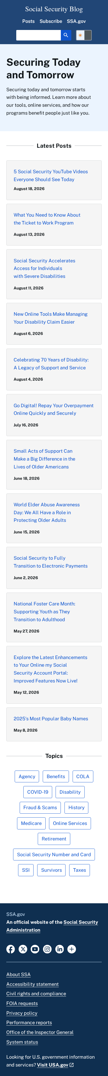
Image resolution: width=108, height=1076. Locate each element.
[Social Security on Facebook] (10, 948)
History (76, 807)
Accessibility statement (32, 984)
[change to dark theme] (84, 35)
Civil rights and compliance (36, 993)
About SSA (18, 974)
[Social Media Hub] (71, 948)
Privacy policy (21, 1013)
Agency (27, 776)
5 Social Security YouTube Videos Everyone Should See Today (51, 175)
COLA (82, 776)
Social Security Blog (54, 8)
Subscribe (51, 21)
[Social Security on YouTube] (35, 948)
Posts (28, 21)
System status (22, 1042)
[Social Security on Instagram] (47, 948)
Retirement (54, 839)
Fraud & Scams (40, 807)
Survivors (51, 870)
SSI (26, 870)
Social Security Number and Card (54, 854)
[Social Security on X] (23, 948)
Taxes (79, 870)
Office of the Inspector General (40, 1032)
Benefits (56, 776)
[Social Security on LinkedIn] (59, 948)
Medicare (31, 823)
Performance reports (29, 1022)
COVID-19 (37, 792)
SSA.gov (76, 21)
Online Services (70, 823)
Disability (70, 792)
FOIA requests (22, 1003)
